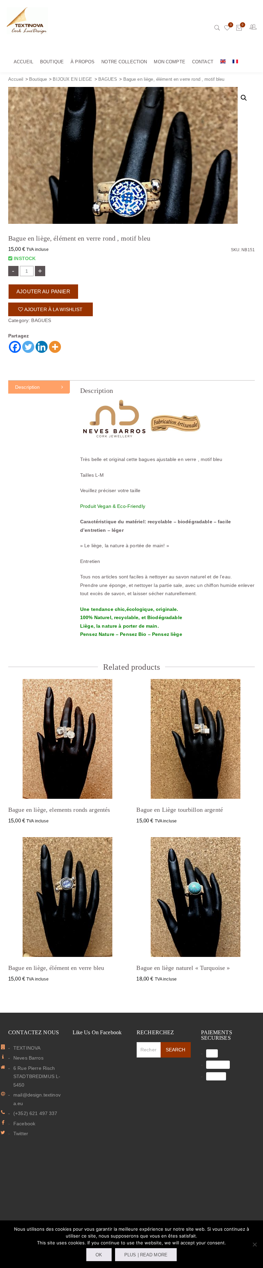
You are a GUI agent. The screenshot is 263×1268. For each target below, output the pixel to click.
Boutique (38, 79)
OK (99, 1254)
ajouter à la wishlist (53, 309)
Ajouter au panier (43, 291)
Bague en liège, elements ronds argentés (59, 809)
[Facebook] (15, 347)
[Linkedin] (42, 347)
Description (27, 387)
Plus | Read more (145, 1254)
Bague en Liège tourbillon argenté (179, 809)
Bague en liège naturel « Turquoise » (183, 967)
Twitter (20, 1133)
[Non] (254, 1244)
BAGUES (107, 79)
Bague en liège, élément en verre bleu (56, 967)
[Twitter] (28, 347)
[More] (55, 347)
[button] (244, 98)
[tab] (39, 387)
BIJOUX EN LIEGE (72, 79)
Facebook (24, 1123)
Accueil (15, 79)
